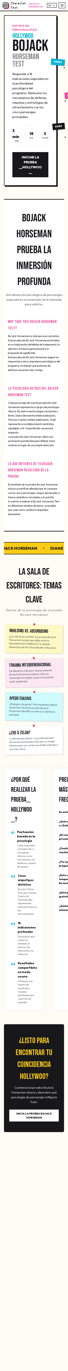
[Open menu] (62, 5)
